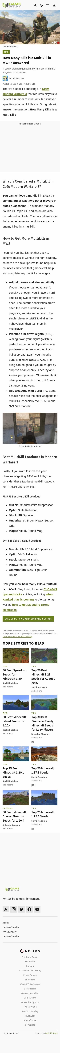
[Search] (35, 5)
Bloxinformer (30, 1020)
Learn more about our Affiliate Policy (17, 636)
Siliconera (30, 979)
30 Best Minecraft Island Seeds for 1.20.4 (14, 721)
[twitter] (21, 909)
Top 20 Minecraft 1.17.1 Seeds (42, 770)
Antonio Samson (11, 825)
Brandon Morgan (40, 734)
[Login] (54, 5)
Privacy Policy (9, 931)
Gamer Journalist (30, 993)
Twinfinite (30, 961)
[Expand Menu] (48, 5)
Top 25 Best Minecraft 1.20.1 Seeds (13, 772)
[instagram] (13, 909)
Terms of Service (11, 927)
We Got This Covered (30, 984)
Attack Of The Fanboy (30, 970)
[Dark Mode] (41, 5)
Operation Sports (30, 1002)
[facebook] (29, 909)
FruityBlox (30, 1015)
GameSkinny (30, 997)
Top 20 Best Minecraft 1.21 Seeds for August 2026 (43, 676)
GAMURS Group (51, 1033)
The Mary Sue (30, 1006)
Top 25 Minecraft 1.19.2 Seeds (42, 814)
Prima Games (30, 975)
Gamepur (30, 966)
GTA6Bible (30, 1024)
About (6, 922)
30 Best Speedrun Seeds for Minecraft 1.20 (14, 674)
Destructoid (30, 988)
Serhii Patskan (10, 683)
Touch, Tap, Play (30, 1011)
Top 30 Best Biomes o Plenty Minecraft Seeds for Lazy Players (42, 723)
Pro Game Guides (30, 957)
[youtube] (37, 909)
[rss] (6, 909)
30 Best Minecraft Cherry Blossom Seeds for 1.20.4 (14, 816)
